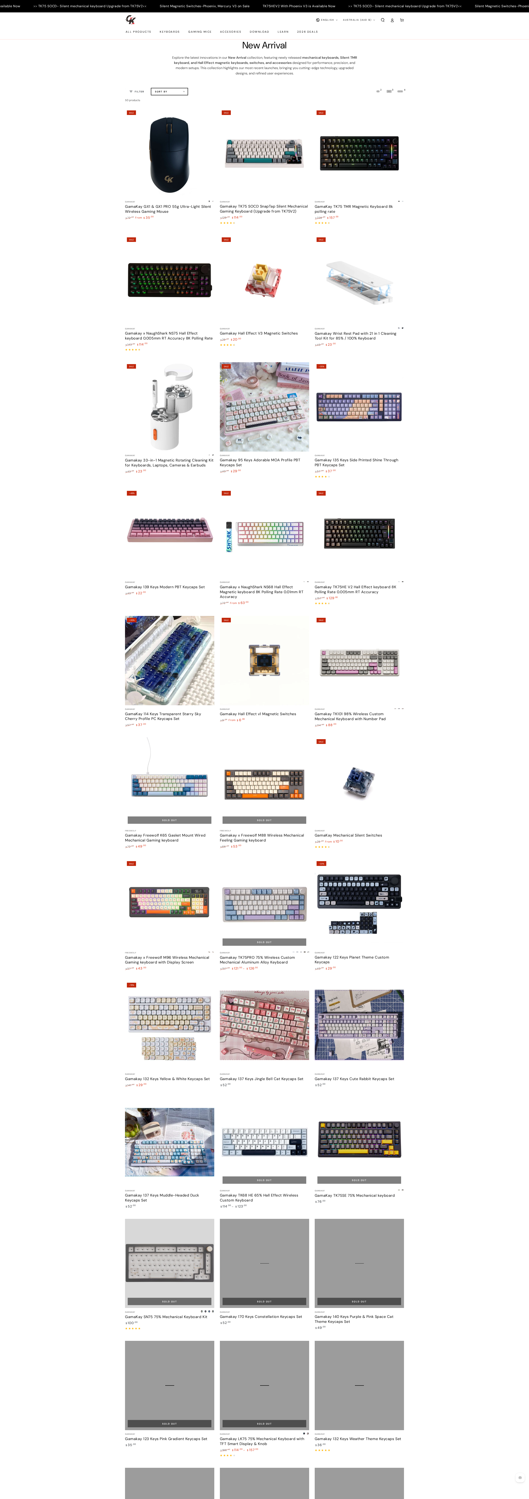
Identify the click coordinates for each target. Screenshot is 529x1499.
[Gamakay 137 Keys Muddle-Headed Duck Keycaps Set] (169, 1142)
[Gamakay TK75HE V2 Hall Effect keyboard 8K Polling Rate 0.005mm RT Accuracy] (359, 533)
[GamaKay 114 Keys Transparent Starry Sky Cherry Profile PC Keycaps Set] (169, 660)
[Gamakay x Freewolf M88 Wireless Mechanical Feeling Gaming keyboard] (264, 782)
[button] (382, 20)
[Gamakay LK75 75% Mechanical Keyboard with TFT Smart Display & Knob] (264, 1385)
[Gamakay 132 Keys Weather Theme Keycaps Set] (359, 1385)
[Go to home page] (130, 20)
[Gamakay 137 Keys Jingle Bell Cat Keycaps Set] (264, 1025)
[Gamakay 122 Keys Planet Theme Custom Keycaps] (359, 904)
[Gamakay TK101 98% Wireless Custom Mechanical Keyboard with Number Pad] (359, 660)
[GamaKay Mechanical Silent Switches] (359, 782)
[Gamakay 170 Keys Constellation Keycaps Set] (264, 1263)
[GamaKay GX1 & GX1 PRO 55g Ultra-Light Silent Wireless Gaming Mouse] (169, 153)
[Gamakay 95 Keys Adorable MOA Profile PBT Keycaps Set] (264, 407)
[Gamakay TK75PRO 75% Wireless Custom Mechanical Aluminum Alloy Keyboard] (264, 904)
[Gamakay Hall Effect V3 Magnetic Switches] (264, 280)
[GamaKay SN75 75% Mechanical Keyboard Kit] (169, 1263)
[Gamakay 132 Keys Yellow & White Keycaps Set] (169, 1025)
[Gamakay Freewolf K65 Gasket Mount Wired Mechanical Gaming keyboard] (169, 782)
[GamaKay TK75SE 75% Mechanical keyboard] (359, 1142)
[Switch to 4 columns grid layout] (400, 91)
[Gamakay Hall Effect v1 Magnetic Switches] (264, 660)
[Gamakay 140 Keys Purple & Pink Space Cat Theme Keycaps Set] (359, 1263)
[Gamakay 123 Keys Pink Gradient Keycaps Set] (169, 1385)
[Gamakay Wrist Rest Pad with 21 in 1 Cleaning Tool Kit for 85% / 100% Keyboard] (359, 280)
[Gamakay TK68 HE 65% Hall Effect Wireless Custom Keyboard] (264, 1142)
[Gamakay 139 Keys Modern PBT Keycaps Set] (169, 533)
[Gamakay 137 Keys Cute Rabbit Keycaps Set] (359, 1025)
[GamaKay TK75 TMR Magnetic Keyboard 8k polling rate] (359, 153)
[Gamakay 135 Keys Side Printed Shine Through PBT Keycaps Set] (359, 407)
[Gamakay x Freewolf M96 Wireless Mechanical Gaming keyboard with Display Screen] (169, 904)
